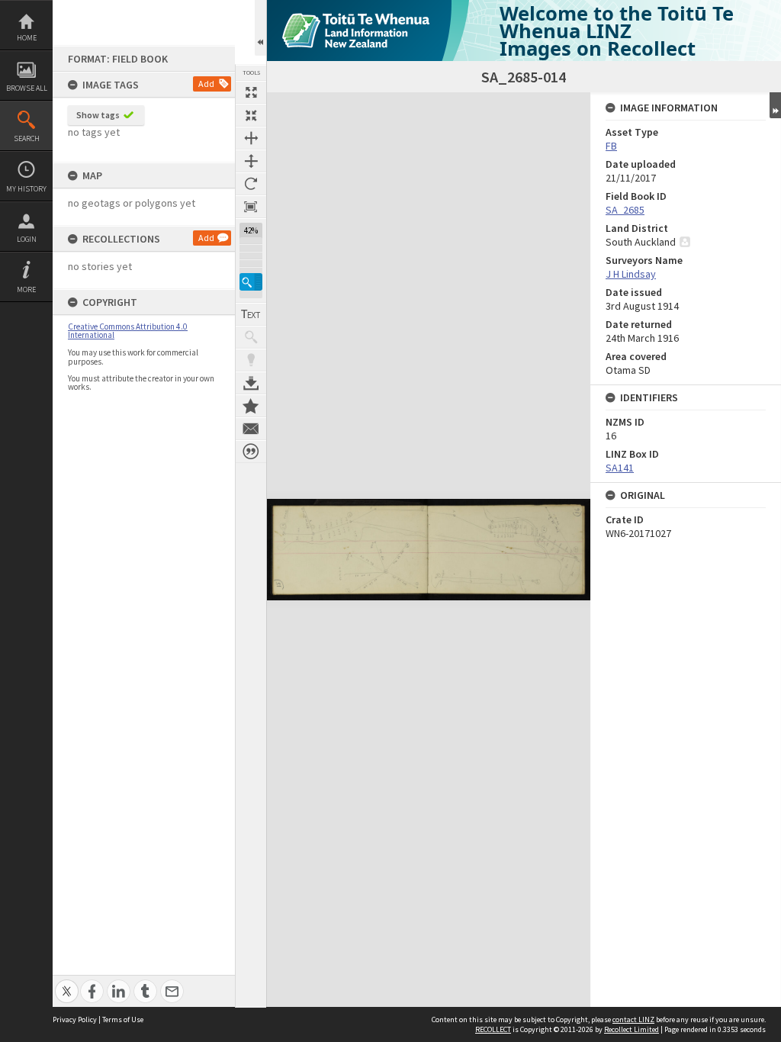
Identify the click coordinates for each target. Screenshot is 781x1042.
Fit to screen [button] (251, 115)
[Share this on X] (67, 983)
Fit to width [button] (251, 138)
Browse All (26, 88)
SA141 (620, 467)
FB (611, 146)
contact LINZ (633, 1019)
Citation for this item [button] (251, 451)
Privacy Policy (75, 1019)
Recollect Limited (631, 1029)
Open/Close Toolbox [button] (260, 28)
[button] (250, 282)
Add (206, 83)
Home (27, 38)
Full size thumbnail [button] (251, 92)
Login (27, 239)
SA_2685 (625, 210)
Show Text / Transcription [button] (251, 314)
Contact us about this (251, 428)
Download (251, 382)
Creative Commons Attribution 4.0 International (128, 330)
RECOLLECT (493, 1029)
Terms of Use (122, 1019)
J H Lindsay (631, 274)
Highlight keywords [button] (251, 360)
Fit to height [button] (251, 161)
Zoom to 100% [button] (251, 206)
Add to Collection (251, 405)
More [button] (26, 289)
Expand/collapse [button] (775, 105)
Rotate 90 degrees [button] (251, 183)
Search (27, 138)
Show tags (98, 115)
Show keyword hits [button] (251, 337)
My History (26, 189)
